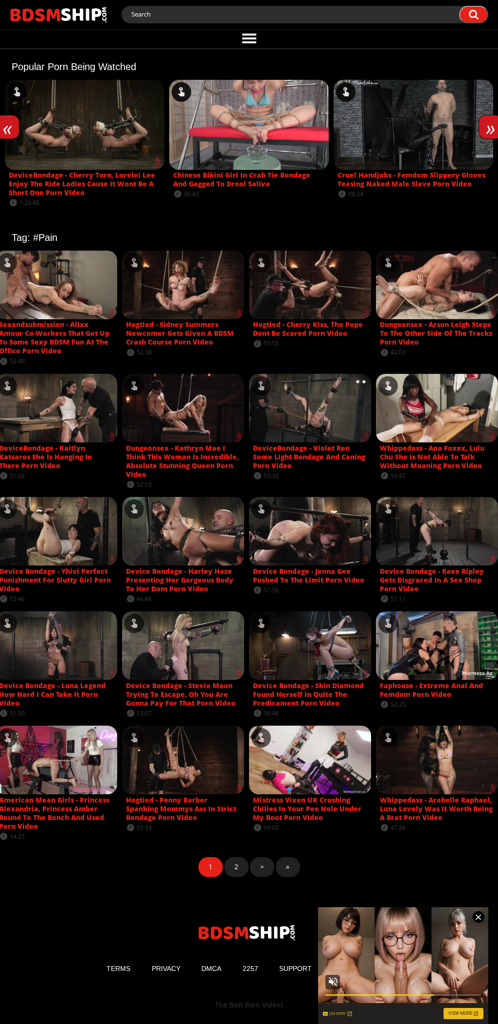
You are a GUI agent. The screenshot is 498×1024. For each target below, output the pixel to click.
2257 (250, 968)
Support (295, 968)
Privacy (166, 968)
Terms (118, 968)
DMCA (211, 968)
